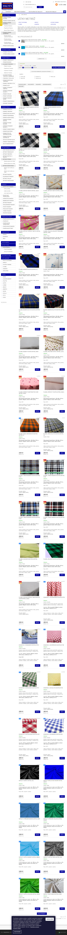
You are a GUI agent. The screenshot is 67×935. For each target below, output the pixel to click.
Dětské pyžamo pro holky (9, 163)
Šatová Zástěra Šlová (9, 139)
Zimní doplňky (5, 232)
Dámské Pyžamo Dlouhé (7, 123)
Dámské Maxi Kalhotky (9, 113)
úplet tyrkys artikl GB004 (34, 46)
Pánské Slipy (6, 85)
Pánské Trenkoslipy (8, 60)
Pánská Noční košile (8, 45)
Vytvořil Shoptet (63, 932)
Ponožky (4, 184)
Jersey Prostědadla (8, 251)
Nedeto (5, 289)
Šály (4, 238)
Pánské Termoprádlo (8, 101)
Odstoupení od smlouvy (36, 11)
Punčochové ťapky (8, 228)
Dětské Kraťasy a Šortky (7, 157)
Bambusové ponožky (8, 200)
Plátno (52, 76)
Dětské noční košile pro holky (9, 172)
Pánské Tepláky (7, 93)
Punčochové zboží (7, 216)
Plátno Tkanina (7, 264)
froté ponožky (7, 206)
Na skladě (22, 63)
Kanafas (5, 268)
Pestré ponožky (7, 212)
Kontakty (8, 11)
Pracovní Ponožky (8, 208)
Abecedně (21, 86)
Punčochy (5, 221)
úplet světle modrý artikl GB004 (36, 52)
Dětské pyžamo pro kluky (9, 161)
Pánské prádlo (6, 57)
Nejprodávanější (47, 84)
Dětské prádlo (6, 147)
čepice (5, 234)
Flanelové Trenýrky (8, 70)
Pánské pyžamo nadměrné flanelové (8, 36)
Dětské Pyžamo (7, 159)
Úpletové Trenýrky (8, 72)
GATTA (4, 283)
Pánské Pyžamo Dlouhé (7, 18)
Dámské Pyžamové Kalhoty (7, 126)
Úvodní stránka (2, 12)
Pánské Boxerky (7, 62)
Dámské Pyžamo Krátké (7, 120)
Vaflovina (5, 270)
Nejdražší (38, 84)
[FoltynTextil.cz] (12, 7)
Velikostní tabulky (51, 11)
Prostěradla (6, 247)
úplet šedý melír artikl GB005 (35, 39)
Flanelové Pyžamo (8, 25)
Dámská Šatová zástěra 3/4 (7, 137)
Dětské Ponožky (7, 174)
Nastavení (17, 931)
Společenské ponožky (9, 204)
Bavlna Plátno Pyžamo (9, 30)
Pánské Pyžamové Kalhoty (7, 91)
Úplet (23, 78)
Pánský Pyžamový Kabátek (7, 88)
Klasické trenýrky (8, 64)
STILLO (4, 293)
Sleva (34, 65)
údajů (19, 928)
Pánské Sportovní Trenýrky (8, 81)
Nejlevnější (31, 84)
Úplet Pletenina (7, 260)
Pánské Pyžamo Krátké (9, 20)
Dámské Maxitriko (7, 131)
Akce (21, 65)
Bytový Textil (5, 245)
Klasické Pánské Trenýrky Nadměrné (8, 75)
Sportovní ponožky (8, 186)
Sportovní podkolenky (6, 196)
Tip (30, 65)
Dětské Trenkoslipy (8, 152)
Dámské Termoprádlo (9, 141)
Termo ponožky (7, 210)
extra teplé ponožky (8, 193)
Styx (4, 295)
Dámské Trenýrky (7, 111)
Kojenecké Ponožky (8, 176)
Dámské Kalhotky (7, 109)
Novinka (26, 65)
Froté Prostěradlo (8, 249)
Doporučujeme (22, 84)
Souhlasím (50, 919)
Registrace (63, 1)
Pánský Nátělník (7, 96)
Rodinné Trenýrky (8, 103)
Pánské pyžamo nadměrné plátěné (8, 39)
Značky (4, 274)
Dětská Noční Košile (8, 165)
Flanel (5, 266)
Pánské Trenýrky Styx (9, 83)
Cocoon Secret (7, 278)
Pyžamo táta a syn (8, 51)
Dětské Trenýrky (7, 154)
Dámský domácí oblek (8, 129)
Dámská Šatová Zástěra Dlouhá (7, 134)
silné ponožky (7, 188)
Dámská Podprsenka (8, 115)
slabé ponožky (7, 190)
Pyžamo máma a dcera (8, 53)
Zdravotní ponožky (8, 198)
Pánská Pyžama (6, 15)
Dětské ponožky (7, 202)
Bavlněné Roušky (6, 255)
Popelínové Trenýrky (8, 68)
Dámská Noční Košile (8, 117)
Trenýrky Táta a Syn (8, 78)
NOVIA (4, 291)
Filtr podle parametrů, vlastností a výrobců (41, 71)
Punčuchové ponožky (9, 226)
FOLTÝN (5, 280)
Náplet (5, 262)
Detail (37, 126)
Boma (4, 276)
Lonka (4, 285)
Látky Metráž (5, 258)
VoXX (4, 297)
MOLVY (4, 287)
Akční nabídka (5, 242)
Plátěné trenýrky (7, 66)
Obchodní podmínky (20, 11)
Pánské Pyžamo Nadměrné (7, 33)
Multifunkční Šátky (8, 143)
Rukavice (5, 236)
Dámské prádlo (6, 107)
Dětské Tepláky (7, 178)
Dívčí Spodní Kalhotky (9, 149)
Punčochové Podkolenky (6, 224)
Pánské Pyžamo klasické (7, 23)
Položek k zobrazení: (58, 67)
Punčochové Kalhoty (8, 219)
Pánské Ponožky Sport (7, 99)
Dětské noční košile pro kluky (9, 168)
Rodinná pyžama (6, 49)
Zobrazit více (41, 58)
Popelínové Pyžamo (8, 28)
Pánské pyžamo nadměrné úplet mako (9, 43)
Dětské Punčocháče (8, 180)
